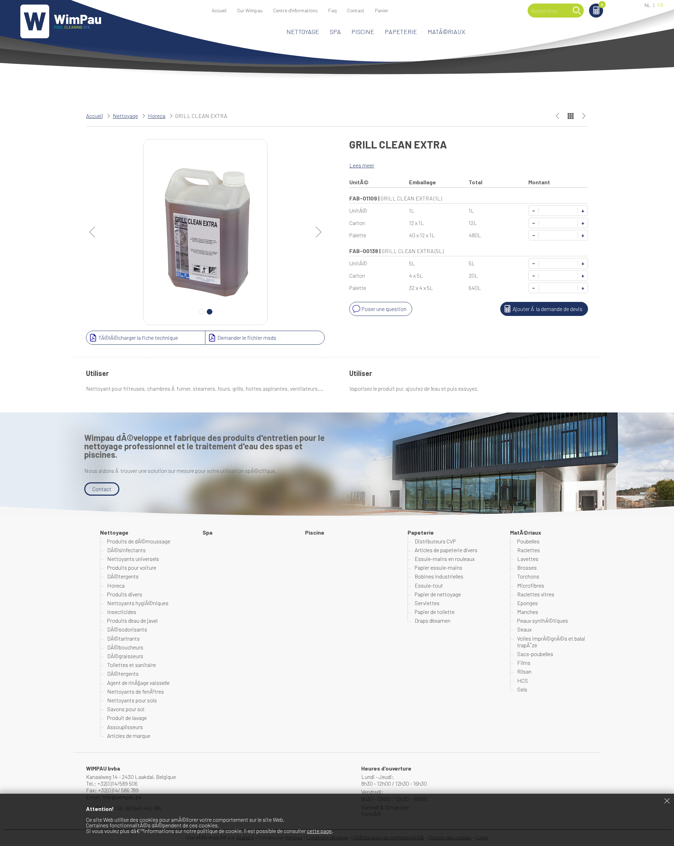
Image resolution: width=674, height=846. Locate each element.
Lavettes (527, 558)
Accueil (219, 10)
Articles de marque (128, 735)
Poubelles (528, 541)
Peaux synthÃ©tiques (542, 620)
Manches (527, 611)
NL (647, 5)
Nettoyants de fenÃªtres (135, 691)
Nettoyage (302, 31)
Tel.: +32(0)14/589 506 (112, 783)
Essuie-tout (429, 585)
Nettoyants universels (133, 558)
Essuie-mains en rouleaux (445, 558)
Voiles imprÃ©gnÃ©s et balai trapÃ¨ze (551, 641)
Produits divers (124, 594)
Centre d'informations (295, 10)
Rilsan (524, 671)
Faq (332, 10)
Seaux (524, 629)
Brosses (527, 567)
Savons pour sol (125, 709)
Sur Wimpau (250, 10)
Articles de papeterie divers (446, 550)
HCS (522, 680)
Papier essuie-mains (438, 567)
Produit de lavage (127, 717)
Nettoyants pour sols (132, 700)
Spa (335, 31)
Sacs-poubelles (535, 653)
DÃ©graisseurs (125, 656)
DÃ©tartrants (123, 638)
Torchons (528, 576)
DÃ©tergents (123, 576)
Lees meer (361, 165)
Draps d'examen (432, 620)
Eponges (527, 603)
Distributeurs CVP (435, 541)
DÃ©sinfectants (126, 550)
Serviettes (427, 603)
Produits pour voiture (131, 567)
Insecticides (121, 611)
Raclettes (528, 550)
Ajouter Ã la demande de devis (547, 308)
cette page (319, 830)
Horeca (156, 115)
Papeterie (401, 31)
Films (523, 662)
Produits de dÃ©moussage (138, 541)
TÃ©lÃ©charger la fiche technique (138, 337)
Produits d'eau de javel (132, 620)
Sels (522, 689)
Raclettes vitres (535, 594)
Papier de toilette (435, 611)
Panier (602, 5)
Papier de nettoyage (438, 594)
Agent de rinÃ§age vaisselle (138, 682)
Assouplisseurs (125, 726)
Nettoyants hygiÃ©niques (137, 603)
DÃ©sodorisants (127, 629)
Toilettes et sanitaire (131, 664)
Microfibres (530, 585)
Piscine (362, 31)
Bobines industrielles (439, 576)
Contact (355, 10)
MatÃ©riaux (446, 31)
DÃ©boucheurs (125, 647)
